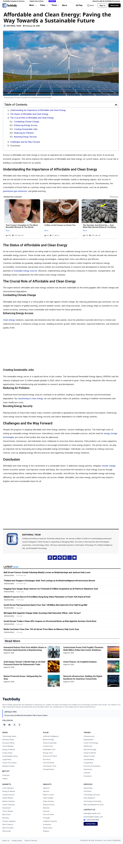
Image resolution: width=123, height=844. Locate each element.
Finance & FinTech (50, 756)
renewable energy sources (25, 271)
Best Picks (6, 814)
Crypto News (7, 753)
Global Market (7, 798)
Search (92, 5)
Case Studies (48, 798)
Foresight (46, 818)
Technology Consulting (92, 801)
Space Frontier (89, 756)
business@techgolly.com (93, 817)
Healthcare (88, 746)
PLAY (7, 771)
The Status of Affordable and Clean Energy (29, 114)
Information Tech (49, 766)
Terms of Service (30, 840)
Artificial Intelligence (51, 736)
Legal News (6, 759)
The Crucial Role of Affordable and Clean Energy (32, 118)
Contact (52, 1)
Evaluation (88, 776)
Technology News (9, 736)
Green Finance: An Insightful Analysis (80, 662)
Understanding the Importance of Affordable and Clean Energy (38, 110)
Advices (46, 791)
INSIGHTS (47, 784)
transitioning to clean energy (30, 398)
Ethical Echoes (48, 805)
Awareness (88, 769)
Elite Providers (7, 828)
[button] (116, 104)
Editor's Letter (48, 795)
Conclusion (15, 146)
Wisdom (46, 831)
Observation (47, 828)
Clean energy (9, 320)
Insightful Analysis (50, 821)
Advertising (88, 788)
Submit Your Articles (37, 1)
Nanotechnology (90, 749)
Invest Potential (8, 805)
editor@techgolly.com (92, 813)
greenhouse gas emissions (15, 191)
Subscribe (114, 5)
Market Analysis (8, 801)
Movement (6, 808)
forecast (46, 811)
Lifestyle (87, 773)
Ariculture (46, 759)
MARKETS (6, 784)
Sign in (102, 5)
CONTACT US (89, 810)
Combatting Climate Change (26, 121)
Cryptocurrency (8, 795)
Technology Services (92, 795)
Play (80, 5)
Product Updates (8, 821)
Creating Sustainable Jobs (25, 129)
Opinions (46, 788)
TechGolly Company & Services (14, 1)
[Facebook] (19, 725)
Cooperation (88, 763)
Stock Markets (8, 746)
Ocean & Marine (90, 753)
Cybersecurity (89, 736)
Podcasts (6, 775)
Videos (5, 778)
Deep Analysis (48, 801)
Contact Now (91, 824)
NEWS (5, 732)
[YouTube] (9, 725)
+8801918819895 (92, 820)
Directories (6, 831)
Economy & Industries (92, 766)
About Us (5, 840)
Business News (8, 739)
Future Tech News (9, 763)
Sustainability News (10, 756)
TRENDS (87, 732)
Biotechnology (48, 739)
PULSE (46, 732)
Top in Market (7, 811)
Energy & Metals (8, 749)
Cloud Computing (49, 743)
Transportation (48, 769)
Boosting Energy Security (25, 137)
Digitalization (88, 739)
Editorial (46, 808)
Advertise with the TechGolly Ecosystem (106, 1)
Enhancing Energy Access (25, 125)
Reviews (5, 818)
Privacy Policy (17, 840)
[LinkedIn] (4, 725)
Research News (8, 766)
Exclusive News (8, 743)
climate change (108, 466)
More (64, 5)
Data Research (89, 798)
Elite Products (7, 824)
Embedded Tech (49, 749)
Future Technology (91, 743)
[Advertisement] (61, 349)
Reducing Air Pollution (24, 133)
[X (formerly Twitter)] (14, 725)
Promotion (88, 791)
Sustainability (89, 759)
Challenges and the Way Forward (25, 142)
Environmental (48, 763)
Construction (48, 746)
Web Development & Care (94, 805)
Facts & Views (48, 814)
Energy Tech (48, 753)
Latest (11, 566)
